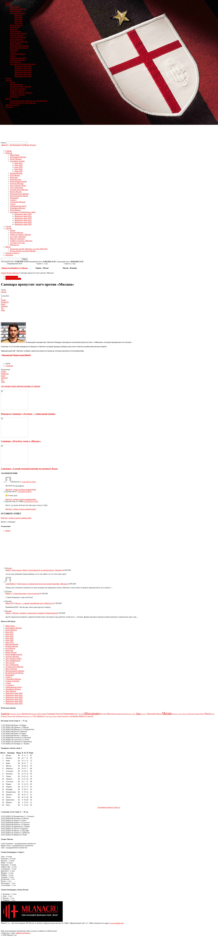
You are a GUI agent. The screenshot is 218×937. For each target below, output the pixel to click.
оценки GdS (90, 716)
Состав (8, 78)
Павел (7, 570)
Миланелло (14, 97)
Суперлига (9, 685)
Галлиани (51, 713)
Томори (55, 716)
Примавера (14, 50)
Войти (7, 531)
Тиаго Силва (48, 716)
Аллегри (5, 713)
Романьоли (19, 716)
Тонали (59, 716)
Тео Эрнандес (39, 716)
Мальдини (151, 714)
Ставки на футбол (12, 681)
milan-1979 (9, 603)
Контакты (9, 107)
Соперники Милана (17, 54)
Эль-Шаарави (74, 716)
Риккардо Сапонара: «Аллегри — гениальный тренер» (28, 414)
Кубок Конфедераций (18, 33)
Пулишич (4, 716)
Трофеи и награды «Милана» (21, 93)
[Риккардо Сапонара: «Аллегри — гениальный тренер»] (14, 409)
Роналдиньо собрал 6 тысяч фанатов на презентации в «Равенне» (37, 570)
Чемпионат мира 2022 (23, 72)
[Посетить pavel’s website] (8, 568)
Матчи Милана (16, 44)
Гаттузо (59, 713)
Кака (114, 714)
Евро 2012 (18, 15)
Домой (3, 273)
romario (3, 292)
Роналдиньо (26, 716)
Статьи (12, 56)
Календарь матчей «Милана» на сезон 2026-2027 (29, 101)
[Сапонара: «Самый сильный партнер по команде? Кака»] (14, 464)
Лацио (133, 714)
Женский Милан (11, 644)
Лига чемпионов (16, 40)
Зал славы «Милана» (18, 89)
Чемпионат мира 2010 (23, 66)
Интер (109, 714)
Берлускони (42, 714)
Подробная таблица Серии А (109, 807)
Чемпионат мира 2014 (23, 68)
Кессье (129, 714)
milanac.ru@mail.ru (23, 933)
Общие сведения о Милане (20, 86)
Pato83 (7, 593)
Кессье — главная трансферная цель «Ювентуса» (34, 603)
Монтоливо (191, 714)
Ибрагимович (92, 713)
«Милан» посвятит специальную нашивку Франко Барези (34, 613)
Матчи (8, 99)
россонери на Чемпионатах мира (22, 64)
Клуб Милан (15, 27)
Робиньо (9, 716)
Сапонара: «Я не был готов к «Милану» (21, 441)
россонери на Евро (17, 13)
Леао (138, 713)
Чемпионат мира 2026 (23, 74)
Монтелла (185, 714)
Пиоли (207, 713)
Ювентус (82, 716)
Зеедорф (81, 714)
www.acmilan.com (117, 923)
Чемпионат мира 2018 (23, 70)
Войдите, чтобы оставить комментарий (20, 489)
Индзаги (103, 714)
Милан (167, 713)
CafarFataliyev (10, 584)
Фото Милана (15, 62)
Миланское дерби (177, 714)
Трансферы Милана (17, 60)
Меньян (159, 714)
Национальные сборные (19, 46)
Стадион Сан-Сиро (17, 95)
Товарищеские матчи (18, 58)
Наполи (197, 714)
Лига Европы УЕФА (18, 37)
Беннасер (34, 714)
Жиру (76, 714)
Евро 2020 (18, 19)
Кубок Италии (15, 31)
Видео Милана (15, 11)
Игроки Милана (16, 25)
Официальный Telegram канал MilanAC (16, 355)
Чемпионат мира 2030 (23, 76)
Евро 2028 (18, 23)
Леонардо (144, 714)
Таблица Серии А (12, 105)
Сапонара (9, 366)
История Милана (16, 84)
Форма (12, 82)
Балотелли (26, 713)
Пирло (212, 714)
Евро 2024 (18, 21)
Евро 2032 (9, 642)
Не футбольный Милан (19, 48)
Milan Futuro (14, 7)
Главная (8, 3)
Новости (8, 5)
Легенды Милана (16, 35)
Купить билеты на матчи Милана (23, 103)
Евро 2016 (18, 17)
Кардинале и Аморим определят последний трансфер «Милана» (43, 584)
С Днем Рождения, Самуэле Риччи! (26, 593)
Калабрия (119, 714)
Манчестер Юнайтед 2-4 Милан (15, 268)
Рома (13, 716)
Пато (202, 714)
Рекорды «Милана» (17, 91)
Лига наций (10, 663)
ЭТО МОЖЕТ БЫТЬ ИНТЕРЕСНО (14, 386)
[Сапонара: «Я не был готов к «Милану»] (14, 437)
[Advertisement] (69, 126)
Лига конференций (12, 661)
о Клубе (8, 80)
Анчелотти (13, 714)
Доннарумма (68, 713)
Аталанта (18, 714)
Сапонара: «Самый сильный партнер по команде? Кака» (29, 468)
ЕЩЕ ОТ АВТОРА (33, 386)
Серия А (13, 52)
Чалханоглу (65, 716)
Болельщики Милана (18, 9)
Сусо (31, 716)
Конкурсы (14, 29)
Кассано (124, 714)
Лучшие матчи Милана (19, 42)
